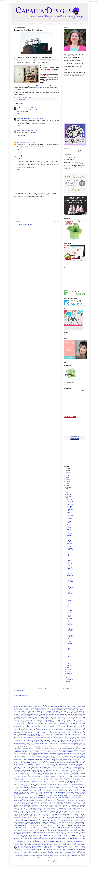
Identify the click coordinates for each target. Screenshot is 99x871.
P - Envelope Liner (55, 805)
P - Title (80, 811)
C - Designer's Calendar (70, 717)
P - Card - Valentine (63, 802)
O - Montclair (36, 782)
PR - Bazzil (79, 822)
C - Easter (49, 718)
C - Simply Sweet (77, 737)
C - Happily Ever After (41, 723)
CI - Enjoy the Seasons (47, 748)
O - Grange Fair (25, 779)
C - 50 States (49, 709)
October (69, 494)
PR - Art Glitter (58, 822)
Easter (57, 759)
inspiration (47, 767)
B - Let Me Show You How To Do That (40, 706)
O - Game (57, 778)
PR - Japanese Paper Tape (33, 830)
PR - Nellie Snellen (34, 835)
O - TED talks (47, 789)
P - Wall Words (23, 812)
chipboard (47, 747)
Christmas (53, 747)
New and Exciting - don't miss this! (70, 586)
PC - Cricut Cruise (25, 815)
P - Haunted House (39, 806)
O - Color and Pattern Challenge (45, 775)
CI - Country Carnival (37, 748)
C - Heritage (72, 723)
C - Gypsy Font (69, 721)
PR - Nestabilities (44, 835)
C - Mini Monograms (59, 729)
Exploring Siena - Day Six (70, 554)
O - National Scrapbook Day (57, 782)
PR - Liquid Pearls (49, 832)
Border (19, 709)
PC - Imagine (63, 819)
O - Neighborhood (69, 782)
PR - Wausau (33, 843)
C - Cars (40, 714)
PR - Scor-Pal (77, 837)
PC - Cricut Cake (54, 814)
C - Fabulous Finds (29, 720)
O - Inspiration (22, 781)
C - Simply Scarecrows (68, 737)
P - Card (34, 796)
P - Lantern (79, 806)
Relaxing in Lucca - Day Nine (69, 540)
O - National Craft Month (46, 782)
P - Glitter (31, 806)
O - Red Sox (18, 787)
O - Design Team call (37, 776)
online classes (39, 792)
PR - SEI (33, 838)
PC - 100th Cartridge (35, 814)
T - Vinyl (73, 854)
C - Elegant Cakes (58, 718)
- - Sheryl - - (20, 107)
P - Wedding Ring (39, 812)
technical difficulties (41, 855)
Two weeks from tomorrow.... (70, 648)
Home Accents (27, 767)
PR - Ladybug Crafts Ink (72, 830)
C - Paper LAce (76, 732)
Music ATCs (69, 597)
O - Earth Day (52, 776)
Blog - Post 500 (23, 708)
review (33, 844)
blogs (15, 709)
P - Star (38, 811)
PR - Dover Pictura (79, 827)
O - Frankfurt (42, 778)
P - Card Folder (21, 803)
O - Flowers (34, 778)
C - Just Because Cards (35, 726)
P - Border (63, 793)
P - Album (68, 792)
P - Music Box (52, 808)
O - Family (66, 776)
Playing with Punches (69, 644)
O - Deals (29, 776)
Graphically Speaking (30, 762)
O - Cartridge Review (41, 773)
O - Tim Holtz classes (56, 789)
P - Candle (80, 793)
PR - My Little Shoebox (70, 833)
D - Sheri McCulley (31, 754)
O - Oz (58, 784)
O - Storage (32, 789)
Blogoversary (52, 708)
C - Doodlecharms (27, 718)
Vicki (18, 142)
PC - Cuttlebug (40, 817)
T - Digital (82, 846)
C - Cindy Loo (53, 715)
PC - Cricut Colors (74, 814)
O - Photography (28, 786)
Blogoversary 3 (69, 708)
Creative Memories (67, 751)
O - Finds (83, 776)
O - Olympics (21, 784)
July (68, 665)
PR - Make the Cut (68, 832)
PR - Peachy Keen (68, 835)
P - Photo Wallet (31, 809)
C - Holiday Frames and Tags (20, 725)
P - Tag (51, 811)
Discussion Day (57, 757)
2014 (67, 475)
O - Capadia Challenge (23, 773)
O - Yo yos (26, 792)
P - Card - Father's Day (64, 797)
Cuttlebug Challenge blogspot (63, 753)
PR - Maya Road (41, 833)
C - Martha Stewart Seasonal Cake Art (23, 729)
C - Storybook (27, 740)
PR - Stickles (44, 840)
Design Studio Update (30, 756)
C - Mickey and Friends (40, 729)
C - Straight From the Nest (40, 740)
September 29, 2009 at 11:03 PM (28, 142)
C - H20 (17, 723)
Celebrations (30, 747)
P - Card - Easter (45, 797)
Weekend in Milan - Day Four (70, 564)
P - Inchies (59, 806)
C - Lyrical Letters (30, 728)
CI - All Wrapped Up (71, 747)
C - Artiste (63, 711)
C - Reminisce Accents (34, 735)
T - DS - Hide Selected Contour (29, 849)
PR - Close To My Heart (75, 823)
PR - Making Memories (79, 832)
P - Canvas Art (26, 795)
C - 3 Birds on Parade (39, 709)
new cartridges (25, 770)
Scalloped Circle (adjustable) (70, 592)
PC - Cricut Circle (64, 814)
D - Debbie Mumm (76, 753)
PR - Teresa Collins (75, 840)
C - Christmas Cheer (33, 715)
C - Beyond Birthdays (41, 712)
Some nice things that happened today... (70, 580)
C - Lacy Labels (59, 726)
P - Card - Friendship (29, 799)
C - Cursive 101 (43, 717)
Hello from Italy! (69, 536)
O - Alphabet (56, 770)
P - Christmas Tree (43, 803)
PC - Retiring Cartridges (28, 820)
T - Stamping (66, 854)
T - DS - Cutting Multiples (76, 847)
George (72, 761)
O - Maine (81, 781)
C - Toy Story (29, 743)
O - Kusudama (45, 781)
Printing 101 (22, 844)
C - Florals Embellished (48, 720)
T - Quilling (16, 854)
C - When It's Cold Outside (22, 745)
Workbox (38, 87)
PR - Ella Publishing (43, 829)
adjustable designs (40, 705)
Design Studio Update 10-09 (55, 756)
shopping (74, 844)
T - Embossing (56, 851)
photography (46, 820)
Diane (18, 156)
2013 (67, 477)
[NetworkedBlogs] (74, 436)
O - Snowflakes (76, 787)
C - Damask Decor (60, 717)
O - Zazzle (32, 792)
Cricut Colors (78, 751)
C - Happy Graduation (52, 723)
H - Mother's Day (78, 764)
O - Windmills (55, 790)
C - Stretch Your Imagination (64, 740)
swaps (50, 846)
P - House (53, 806)
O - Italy (39, 781)
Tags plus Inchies (31, 855)
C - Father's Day (38, 720)
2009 (67, 485)
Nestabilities (82, 768)
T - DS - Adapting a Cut (22, 847)
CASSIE (19, 130)
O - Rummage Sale (32, 787)
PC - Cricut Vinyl (31, 817)
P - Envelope (48, 805)
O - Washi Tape (32, 790)
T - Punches (82, 852)
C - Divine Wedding (81, 717)
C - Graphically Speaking (57, 721)
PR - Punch (25, 837)
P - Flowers (63, 805)
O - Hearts (58, 779)
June (68, 667)
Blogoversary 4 (79, 708)
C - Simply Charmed (58, 737)
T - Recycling (21, 854)
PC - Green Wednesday (28, 819)
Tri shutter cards (69, 653)
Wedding (26, 857)
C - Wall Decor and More (65, 743)
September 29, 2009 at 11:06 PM (31, 156)
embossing (62, 759)
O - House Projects (72, 779)
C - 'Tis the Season (27, 709)
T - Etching (76, 851)
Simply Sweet (81, 844)
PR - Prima (78, 835)
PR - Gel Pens (62, 829)
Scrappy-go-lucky (67, 844)
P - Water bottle (32, 812)
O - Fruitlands (50, 778)
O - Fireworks (18, 778)
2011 (67, 481)
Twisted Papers (80, 855)
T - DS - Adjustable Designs (37, 847)
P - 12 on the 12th (58, 792)
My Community (64, 768)
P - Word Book (60, 812)
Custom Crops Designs (29, 753)
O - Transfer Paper (66, 789)
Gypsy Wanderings (71, 762)
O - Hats (52, 779)
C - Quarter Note (22, 735)
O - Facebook (59, 776)
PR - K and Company (46, 830)
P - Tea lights (70, 811)
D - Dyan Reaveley (21, 754)
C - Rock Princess (52, 735)
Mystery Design (74, 768)
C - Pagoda (36, 732)
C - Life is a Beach (68, 726)
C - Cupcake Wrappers (33, 717)
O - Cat (49, 773)
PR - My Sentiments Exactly (22, 835)
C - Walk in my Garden (54, 743)
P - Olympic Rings (78, 808)
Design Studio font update (65, 754)
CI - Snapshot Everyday (44, 750)
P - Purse (52, 809)
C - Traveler (35, 743)
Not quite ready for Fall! (69, 625)
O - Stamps (25, 789)
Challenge (41, 747)
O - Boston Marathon (52, 771)
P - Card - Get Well (40, 799)
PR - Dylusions (17, 829)
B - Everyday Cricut (26, 706)
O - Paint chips (64, 784)
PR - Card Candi (40, 823)
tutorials (73, 855)
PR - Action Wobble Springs (19, 822)
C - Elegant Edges (68, 718)
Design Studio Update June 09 (69, 756)
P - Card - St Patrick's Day (59, 800)
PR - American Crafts (38, 822)
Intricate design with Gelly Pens (70, 635)
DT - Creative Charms (29, 759)
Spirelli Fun (69, 499)
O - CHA (66, 773)
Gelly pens (65, 761)
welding (31, 857)
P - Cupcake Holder (67, 803)
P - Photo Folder (23, 809)
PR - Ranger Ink (36, 837)
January (69, 679)
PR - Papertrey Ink (56, 835)
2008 (67, 681)
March (68, 673)
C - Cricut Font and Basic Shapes (20, 717)
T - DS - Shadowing (66, 849)
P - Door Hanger (26, 805)
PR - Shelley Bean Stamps (42, 838)
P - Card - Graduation (52, 799)
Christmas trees (62, 747)
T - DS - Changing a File (51, 847)
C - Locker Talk (78, 726)
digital (42, 757)
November (69, 491)
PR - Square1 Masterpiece (28, 840)
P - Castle (29, 803)
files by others (40, 761)
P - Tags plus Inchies (60, 811)
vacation (15, 857)
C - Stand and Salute (78, 738)
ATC (66, 705)
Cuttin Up (38, 753)
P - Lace (65, 806)
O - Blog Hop (43, 771)
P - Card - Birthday (57, 796)
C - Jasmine (79, 725)
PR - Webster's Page (42, 843)
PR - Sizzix (78, 838)
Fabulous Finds (26, 761)
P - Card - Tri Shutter (52, 802)
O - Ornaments (51, 784)
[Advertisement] (36, 209)
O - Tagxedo (40, 789)
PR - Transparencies (68, 841)
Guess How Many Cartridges (44, 762)
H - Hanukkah (70, 764)
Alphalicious (59, 705)
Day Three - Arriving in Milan (70, 568)
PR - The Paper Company (30, 841)
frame (51, 761)
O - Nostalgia (78, 782)
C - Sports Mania (51, 738)
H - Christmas (81, 762)
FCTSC (32, 761)
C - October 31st (64, 731)
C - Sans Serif (60, 735)
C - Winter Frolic (43, 744)
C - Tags (38, 741)
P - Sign (20, 811)
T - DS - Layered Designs (46, 849)
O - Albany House (48, 770)
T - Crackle (76, 846)
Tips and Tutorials (51, 23)
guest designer (55, 762)
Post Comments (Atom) (26, 224)
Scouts (50, 844)
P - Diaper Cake (77, 803)
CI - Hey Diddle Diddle (65, 748)
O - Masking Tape (22, 782)
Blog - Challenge (81, 706)
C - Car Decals (28, 714)
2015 (67, 473)
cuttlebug (52, 753)
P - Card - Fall (54, 797)
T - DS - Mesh (57, 849)
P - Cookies (51, 803)
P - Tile (76, 811)
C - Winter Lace (51, 744)
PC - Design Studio (78, 817)
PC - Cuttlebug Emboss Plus (67, 817)
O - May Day (30, 782)
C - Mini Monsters (67, 729)
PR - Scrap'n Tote (26, 838)
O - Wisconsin (62, 790)
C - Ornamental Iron (27, 732)
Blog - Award (63, 706)
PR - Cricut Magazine (21, 827)
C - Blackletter (70, 712)
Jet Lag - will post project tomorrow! (70, 503)
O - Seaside (50, 787)
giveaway (20, 99)
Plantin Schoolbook (64, 820)
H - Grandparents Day (49, 764)
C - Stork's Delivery (18, 740)
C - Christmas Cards (24, 715)
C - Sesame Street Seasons (38, 737)
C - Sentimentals (82, 735)
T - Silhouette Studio (56, 854)
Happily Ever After (77, 765)
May (68, 669)
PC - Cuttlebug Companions (53, 817)
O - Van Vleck (80, 789)
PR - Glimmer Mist (71, 829)
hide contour (18, 767)
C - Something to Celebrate (29, 738)
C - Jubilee (26, 726)
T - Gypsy (30, 852)
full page (59, 761)
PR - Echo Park (25, 829)
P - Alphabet (75, 792)
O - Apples (72, 770)
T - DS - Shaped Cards (78, 849)
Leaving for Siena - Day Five (70, 559)
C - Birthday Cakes (61, 712)
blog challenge (39, 708)
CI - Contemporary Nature (27, 748)
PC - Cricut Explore (35, 815)
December (69, 487)
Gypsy (63, 762)
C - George (26, 722)
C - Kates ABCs (44, 726)
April (68, 671)
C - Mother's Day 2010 (77, 729)
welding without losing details (41, 857)
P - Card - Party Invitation (27, 800)
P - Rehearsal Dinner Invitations (70, 809)
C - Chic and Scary (71, 714)
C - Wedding (74, 743)
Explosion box (79, 759)
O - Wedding (48, 790)
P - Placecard (46, 809)
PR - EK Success (34, 829)
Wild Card (52, 857)
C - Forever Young (69, 720)
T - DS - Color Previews (64, 847)
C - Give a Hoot (36, 721)
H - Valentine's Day (48, 765)
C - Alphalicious (81, 709)
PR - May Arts (32, 833)
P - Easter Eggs (42, 805)
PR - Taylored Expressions (63, 840)
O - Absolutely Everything (36, 770)
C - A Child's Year (58, 709)
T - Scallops (39, 854)
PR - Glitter (79, 829)
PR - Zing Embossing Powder (72, 843)
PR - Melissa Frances (50, 833)
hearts (84, 765)
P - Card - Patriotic (38, 800)
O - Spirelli (20, 789)
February (69, 675)
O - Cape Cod (32, 773)
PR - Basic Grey (72, 822)
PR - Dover (70, 827)
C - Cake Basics (79, 712)
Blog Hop (45, 708)
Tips (61, 855)
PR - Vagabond (16, 843)
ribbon (38, 844)
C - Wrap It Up (68, 744)
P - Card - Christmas (72, 796)
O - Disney (45, 776)
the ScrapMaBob (48, 86)
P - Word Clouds (69, 812)
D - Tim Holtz (49, 754)
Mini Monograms (48, 768)
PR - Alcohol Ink (29, 822)
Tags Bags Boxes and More (20, 855)
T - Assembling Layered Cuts (60, 846)
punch (28, 844)
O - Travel (74, 789)
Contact (82, 23)
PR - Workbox (61, 843)
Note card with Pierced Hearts (69, 614)
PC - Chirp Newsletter (44, 814)
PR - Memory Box (60, 833)
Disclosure (68, 23)
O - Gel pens (63, 778)
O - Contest (75, 775)
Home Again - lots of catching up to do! (70, 508)
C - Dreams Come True (39, 718)
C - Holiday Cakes (80, 723)
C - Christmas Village (44, 715)
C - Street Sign (52, 740)
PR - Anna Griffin (50, 822)
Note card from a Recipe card (69, 658)
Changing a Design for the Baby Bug (70, 629)
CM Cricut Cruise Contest (31, 751)
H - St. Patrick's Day (26, 765)
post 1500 (75, 820)
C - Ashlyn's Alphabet (73, 711)
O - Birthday (21, 771)
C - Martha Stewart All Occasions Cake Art (56, 728)
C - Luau (22, 728)
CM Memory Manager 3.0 (43, 751)
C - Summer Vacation (21, 741)
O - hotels (64, 779)
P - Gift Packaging (23, 806)
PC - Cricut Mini (78, 815)
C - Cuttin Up (51, 717)
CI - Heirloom (56, 748)
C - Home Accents (33, 725)
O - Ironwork (32, 781)
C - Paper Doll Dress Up (53, 732)
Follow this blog (74, 438)
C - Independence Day (54, 725)
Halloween (68, 765)
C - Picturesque (21, 734)
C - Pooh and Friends (57, 734)
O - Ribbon (24, 787)
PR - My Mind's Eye (81, 833)
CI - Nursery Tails (34, 750)
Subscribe (75, 23)
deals (56, 754)
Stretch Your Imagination (35, 846)
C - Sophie (44, 738)
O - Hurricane (80, 779)
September (69, 496)
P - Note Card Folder (62, 808)
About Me (20, 23)
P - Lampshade (72, 806)
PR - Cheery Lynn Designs (61, 823)
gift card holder (80, 761)
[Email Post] (30, 97)
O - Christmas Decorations (20, 775)
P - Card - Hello (75, 799)
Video (20, 857)
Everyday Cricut (70, 759)
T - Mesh (49, 852)
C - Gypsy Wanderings (79, 721)
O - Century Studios (57, 773)
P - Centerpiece (35, 803)
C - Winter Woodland (59, 744)
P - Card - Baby (46, 795)
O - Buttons (81, 771)
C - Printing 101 (73, 734)
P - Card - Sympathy (78, 800)
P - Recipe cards (59, 809)
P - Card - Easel (37, 797)
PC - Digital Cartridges (18, 819)
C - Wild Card (33, 745)
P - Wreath (76, 812)
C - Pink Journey (30, 734)
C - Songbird (38, 738)
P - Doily (19, 805)
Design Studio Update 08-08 (42, 756)
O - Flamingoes (26, 778)
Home (13, 23)
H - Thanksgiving (37, 765)
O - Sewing (56, 787)
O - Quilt (76, 786)
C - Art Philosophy (46, 711)
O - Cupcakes (23, 776)
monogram (57, 768)
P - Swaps (44, 811)
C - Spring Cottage (60, 738)
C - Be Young (31, 712)
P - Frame (70, 805)
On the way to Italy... (70, 576)
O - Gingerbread (78, 778)
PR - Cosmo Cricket (30, 825)
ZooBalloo (65, 857)
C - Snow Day (20, 738)
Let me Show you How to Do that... (77, 767)
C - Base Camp (23, 712)
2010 (67, 483)
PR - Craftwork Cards (42, 825)
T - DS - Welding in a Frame (28, 851)
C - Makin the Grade (41, 728)
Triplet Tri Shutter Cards (69, 640)
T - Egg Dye (48, 851)
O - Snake (62, 787)
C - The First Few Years (80, 741)
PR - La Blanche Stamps (61, 830)
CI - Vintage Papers (54, 750)
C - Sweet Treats (31, 741)
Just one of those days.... (69, 620)
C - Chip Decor (80, 714)
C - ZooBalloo (75, 745)
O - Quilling (70, 786)
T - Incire (35, 852)
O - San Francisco (42, 787)
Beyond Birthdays (53, 706)
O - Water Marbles (39, 790)
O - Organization (30, 784)
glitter (22, 762)
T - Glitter (24, 852)
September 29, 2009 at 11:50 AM (32, 107)
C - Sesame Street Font (27, 737)
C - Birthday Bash (52, 712)
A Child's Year (17, 705)
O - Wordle (69, 790)
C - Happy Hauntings (62, 723)
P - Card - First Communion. (77, 797)
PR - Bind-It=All (22, 823)
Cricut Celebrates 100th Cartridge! (70, 608)
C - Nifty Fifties (35, 731)
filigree (46, 761)
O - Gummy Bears (46, 779)
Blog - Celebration (72, 706)
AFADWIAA (50, 705)
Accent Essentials (28, 705)
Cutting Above (45, 753)
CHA (36, 747)
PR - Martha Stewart (19, 833)
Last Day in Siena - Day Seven (70, 550)
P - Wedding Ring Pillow (49, 812)
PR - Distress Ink (62, 827)
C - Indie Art (63, 725)
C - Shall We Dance (49, 737)
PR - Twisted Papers (79, 841)
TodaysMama (67, 855)
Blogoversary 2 (60, 708)
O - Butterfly (74, 771)
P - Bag (39, 793)
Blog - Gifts (16, 708)
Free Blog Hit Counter (17, 691)
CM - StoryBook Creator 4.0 (67, 750)
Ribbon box (39, 86)
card (21, 747)
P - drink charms (34, 805)
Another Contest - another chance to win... (69, 601)
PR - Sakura (52, 837)
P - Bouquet (69, 793)
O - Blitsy (35, 771)
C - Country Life (62, 715)
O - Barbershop (79, 770)
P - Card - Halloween (64, 799)
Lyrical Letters (28, 768)
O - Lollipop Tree (58, 781)
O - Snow (68, 787)
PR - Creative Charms (58, 826)
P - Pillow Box (38, 809)
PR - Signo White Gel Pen (54, 838)
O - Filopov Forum (76, 776)
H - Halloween (60, 764)
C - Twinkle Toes (43, 743)
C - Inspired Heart (71, 725)
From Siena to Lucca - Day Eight (70, 545)
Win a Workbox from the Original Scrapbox (69, 520)
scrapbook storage (57, 844)
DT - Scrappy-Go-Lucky (46, 759)
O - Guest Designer (36, 779)
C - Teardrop (62, 741)
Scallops (44, 844)
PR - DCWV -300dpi (42, 827)
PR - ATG (65, 822)
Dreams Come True (77, 757)
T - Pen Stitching (57, 852)
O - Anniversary (64, 770)
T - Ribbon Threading (30, 854)
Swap (44, 846)
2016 (67, 470)
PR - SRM (38, 840)
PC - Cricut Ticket (23, 817)
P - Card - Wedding (75, 802)
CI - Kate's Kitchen (24, 750)
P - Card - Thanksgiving (32, 802)
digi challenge (23, 757)
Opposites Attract (48, 792)
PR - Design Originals (53, 827)
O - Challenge (74, 773)
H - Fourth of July (38, 764)
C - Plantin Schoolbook (42, 734)
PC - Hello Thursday (51, 819)
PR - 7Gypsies (81, 820)
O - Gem (70, 778)
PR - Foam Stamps (53, 829)
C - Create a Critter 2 (80, 715)
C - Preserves (65, 734)
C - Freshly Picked (78, 720)
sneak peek (16, 846)
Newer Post (17, 221)
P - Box (74, 793)
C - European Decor (78, 718)
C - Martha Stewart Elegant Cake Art (76, 728)
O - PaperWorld (72, 784)
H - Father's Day (28, 764)
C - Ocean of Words (55, 731)
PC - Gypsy (38, 819)
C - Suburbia (75, 740)
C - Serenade (18, 737)
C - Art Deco (28, 711)
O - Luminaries (66, 781)
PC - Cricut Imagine (60, 815)
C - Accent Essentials (70, 709)
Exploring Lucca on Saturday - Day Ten (70, 531)
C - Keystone (51, 726)
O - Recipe (83, 786)
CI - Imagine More (74, 748)
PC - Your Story (39, 820)
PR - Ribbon (45, 837)
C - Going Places (45, 721)
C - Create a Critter (71, 715)
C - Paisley (43, 732)
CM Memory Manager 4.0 (55, 751)
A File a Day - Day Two (70, 572)
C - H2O (22, 723)
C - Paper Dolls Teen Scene (66, 732)
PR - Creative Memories (78, 825)
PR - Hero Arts (22, 830)
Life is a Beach (18, 768)
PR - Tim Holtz (51, 841)
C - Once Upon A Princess (76, 731)
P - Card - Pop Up (48, 800)
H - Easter (18, 764)
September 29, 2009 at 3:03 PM (29, 130)
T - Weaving (79, 854)
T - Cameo (70, 846)
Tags (84, 854)
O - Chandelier (81, 773)
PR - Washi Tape (25, 843)
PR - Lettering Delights (36, 832)
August (69, 663)
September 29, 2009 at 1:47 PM (35, 118)
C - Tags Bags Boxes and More (49, 741)
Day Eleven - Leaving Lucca (70, 526)
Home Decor (36, 767)
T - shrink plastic (47, 854)
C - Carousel (34, 714)
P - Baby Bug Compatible (29, 793)
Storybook (23, 846)
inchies (42, 767)
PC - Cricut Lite (70, 815)
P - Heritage (47, 806)
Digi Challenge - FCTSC (34, 757)
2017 (67, 468)
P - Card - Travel (42, 802)
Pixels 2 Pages (55, 820)
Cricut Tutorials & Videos (31, 23)
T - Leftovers (42, 852)
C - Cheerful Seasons (58, 714)
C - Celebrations (47, 714)
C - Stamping (69, 738)
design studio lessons (77, 754)
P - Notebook (71, 808)
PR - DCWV (31, 827)
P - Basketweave (46, 793)
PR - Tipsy (59, 841)
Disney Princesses (67, 757)
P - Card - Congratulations (26, 797)
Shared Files (42, 23)
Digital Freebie (49, 757)
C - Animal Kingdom (19, 711)
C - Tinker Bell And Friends (20, 743)
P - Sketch (26, 811)
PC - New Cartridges (74, 819)
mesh (41, 768)
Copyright (60, 23)
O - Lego (52, 781)
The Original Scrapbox (53, 855)
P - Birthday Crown (55, 793)
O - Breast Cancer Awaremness (63, 771)
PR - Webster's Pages (53, 843)
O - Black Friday (28, 771)
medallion (35, 768)
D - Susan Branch (41, 754)
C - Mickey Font (50, 729)
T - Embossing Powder (66, 851)
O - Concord (67, 775)
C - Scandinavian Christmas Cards (71, 735)
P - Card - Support (69, 800)
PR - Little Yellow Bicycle (58, 832)
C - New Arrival (27, 731)
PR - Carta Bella (49, 823)
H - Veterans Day (60, 765)
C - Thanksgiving (70, 741)
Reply (18, 113)
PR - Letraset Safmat (24, 832)
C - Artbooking (56, 711)
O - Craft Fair (16, 776)
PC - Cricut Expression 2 (47, 815)
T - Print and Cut (74, 852)
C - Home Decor (44, 725)
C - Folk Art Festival (59, 720)
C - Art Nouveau (36, 711)
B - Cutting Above (73, 705)
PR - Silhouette (67, 838)
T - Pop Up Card (65, 852)
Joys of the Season (56, 767)
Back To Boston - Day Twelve (70, 514)
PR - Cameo (30, 823)
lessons (66, 767)
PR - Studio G (53, 840)
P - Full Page (78, 805)
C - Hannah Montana (29, 723)
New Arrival (17, 770)
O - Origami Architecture (41, 784)
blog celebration (30, 708)
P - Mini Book (37, 808)
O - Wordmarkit (77, 790)
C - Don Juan (18, 718)
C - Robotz (46, 735)
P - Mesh (29, 808)
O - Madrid (74, 781)
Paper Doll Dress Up (24, 814)
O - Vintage (24, 790)
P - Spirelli (32, 811)
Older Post (56, 221)
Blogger (56, 861)
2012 (67, 479)
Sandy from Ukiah (22, 118)
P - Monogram (45, 808)
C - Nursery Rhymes (44, 731)
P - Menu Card (22, 808)
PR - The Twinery (42, 841)
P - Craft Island (58, 803)
